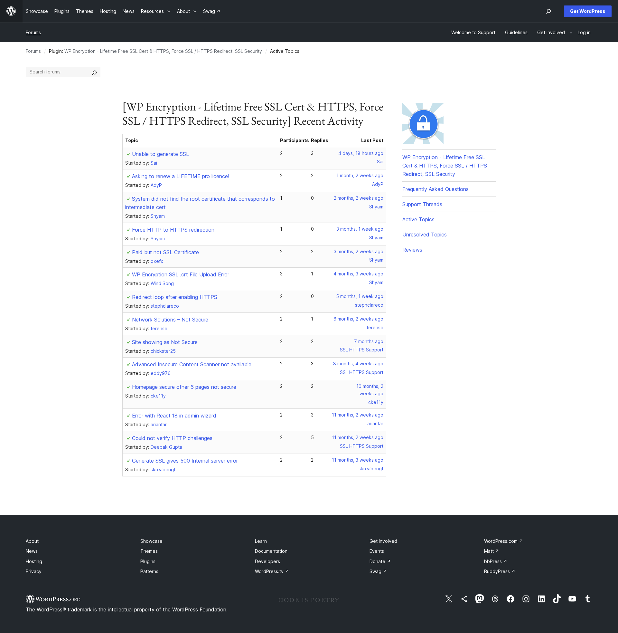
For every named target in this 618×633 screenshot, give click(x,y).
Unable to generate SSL (160, 154)
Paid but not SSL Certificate (165, 252)
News (32, 551)
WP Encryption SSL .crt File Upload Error (180, 274)
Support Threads (422, 204)
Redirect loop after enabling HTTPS (174, 297)
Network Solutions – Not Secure (170, 319)
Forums (33, 32)
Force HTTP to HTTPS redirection (173, 229)
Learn (261, 541)
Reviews (412, 249)
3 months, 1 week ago (359, 229)
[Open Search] (548, 11)
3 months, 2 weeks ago (358, 251)
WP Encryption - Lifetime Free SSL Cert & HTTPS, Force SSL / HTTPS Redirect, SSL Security (163, 51)
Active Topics (418, 219)
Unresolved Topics (424, 234)
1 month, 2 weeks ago (359, 175)
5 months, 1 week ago (359, 296)
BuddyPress (499, 571)
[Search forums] (94, 72)
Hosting (34, 561)
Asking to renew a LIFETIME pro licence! (180, 176)
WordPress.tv (272, 571)
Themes (149, 551)
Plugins (147, 561)
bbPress (495, 561)
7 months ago (368, 341)
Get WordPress (587, 11)
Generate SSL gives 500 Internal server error (185, 460)
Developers (267, 561)
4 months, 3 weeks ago (358, 273)
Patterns (149, 571)
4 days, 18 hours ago (360, 153)
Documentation (271, 551)
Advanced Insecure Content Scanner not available (191, 364)
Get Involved (383, 541)
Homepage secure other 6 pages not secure (184, 387)
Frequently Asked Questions (435, 189)
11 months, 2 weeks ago (357, 414)
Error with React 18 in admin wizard (174, 415)
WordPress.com (503, 541)
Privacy (34, 571)
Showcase (151, 541)
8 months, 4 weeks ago (358, 363)
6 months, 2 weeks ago (358, 318)
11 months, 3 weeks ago (357, 460)
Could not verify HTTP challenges (172, 438)
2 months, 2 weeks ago (358, 198)
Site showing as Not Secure (165, 342)
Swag (378, 571)
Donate (380, 561)
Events (377, 551)
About (32, 541)
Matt (491, 551)
